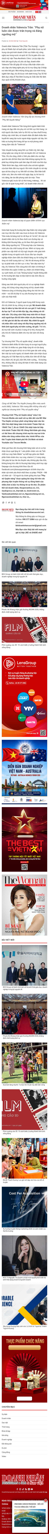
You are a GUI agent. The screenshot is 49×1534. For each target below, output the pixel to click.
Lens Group (43, 1492)
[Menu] (3, 18)
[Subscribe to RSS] (26, 1489)
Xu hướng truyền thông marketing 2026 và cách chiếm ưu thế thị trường (24, 1230)
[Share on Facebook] (6, 503)
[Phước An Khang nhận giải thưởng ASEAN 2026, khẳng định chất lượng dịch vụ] (24, 594)
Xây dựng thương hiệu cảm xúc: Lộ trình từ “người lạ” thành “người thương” (25, 1327)
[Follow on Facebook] (17, 1489)
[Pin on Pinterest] (12, 503)
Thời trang (6, 1427)
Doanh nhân (6, 1418)
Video (4, 1456)
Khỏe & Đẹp (6, 1431)
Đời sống (5, 1435)
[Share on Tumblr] (15, 503)
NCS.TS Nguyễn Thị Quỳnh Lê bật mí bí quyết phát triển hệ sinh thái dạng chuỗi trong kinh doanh (24, 1279)
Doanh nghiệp (7, 1440)
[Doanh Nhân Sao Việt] (24, 19)
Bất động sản (7, 1444)
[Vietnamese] (36, 12)
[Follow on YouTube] (32, 1489)
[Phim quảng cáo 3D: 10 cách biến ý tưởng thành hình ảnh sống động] (24, 630)
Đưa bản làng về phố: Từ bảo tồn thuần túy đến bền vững (24, 1085)
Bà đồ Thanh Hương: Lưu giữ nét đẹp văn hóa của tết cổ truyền (23, 1181)
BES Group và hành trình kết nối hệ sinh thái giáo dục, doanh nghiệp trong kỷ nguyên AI (25, 988)
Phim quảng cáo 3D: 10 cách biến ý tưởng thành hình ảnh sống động (24, 1132)
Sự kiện (4, 1414)
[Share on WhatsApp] (3, 503)
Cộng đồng (6, 1452)
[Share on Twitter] (9, 503)
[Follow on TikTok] (23, 1489)
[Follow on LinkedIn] (29, 1489)
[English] (40, 12)
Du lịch (4, 1448)
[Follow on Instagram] (20, 1489)
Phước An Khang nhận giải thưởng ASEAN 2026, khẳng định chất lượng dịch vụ (23, 1037)
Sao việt (5, 1423)
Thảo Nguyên (23, 41)
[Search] (46, 18)
